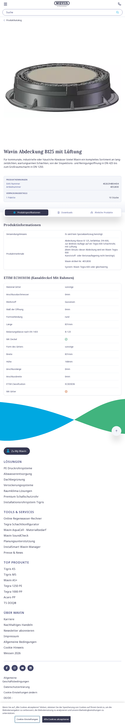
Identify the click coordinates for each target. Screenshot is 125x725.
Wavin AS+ (10, 580)
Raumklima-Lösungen (18, 491)
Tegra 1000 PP (13, 591)
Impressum (11, 636)
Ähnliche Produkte (104, 212)
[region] (62, 714)
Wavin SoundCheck (16, 535)
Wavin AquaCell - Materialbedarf (25, 530)
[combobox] (62, 12)
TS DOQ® (10, 603)
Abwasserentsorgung (18, 474)
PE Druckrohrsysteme (18, 468)
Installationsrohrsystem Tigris (24, 502)
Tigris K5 (9, 569)
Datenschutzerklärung (17, 687)
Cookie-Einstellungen (27, 719)
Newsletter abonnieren (19, 630)
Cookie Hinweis (14, 647)
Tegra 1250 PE (13, 586)
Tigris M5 (10, 574)
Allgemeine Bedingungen (20, 642)
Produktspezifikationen (28, 212)
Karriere (9, 619)
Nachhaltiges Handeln (18, 625)
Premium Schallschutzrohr (21, 496)
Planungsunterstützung (19, 541)
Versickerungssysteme (18, 485)
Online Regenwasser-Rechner (23, 518)
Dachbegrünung (14, 479)
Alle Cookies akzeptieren (56, 719)
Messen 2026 (12, 653)
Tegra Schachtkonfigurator (21, 524)
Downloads (67, 212)
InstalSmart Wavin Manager (22, 547)
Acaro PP (9, 597)
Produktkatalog (14, 20)
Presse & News (13, 552)
